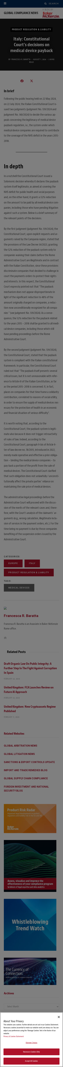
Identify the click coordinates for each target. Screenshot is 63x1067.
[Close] (59, 1017)
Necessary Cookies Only (31, 1052)
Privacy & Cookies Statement (14, 1036)
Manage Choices (31, 1042)
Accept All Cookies (31, 1061)
